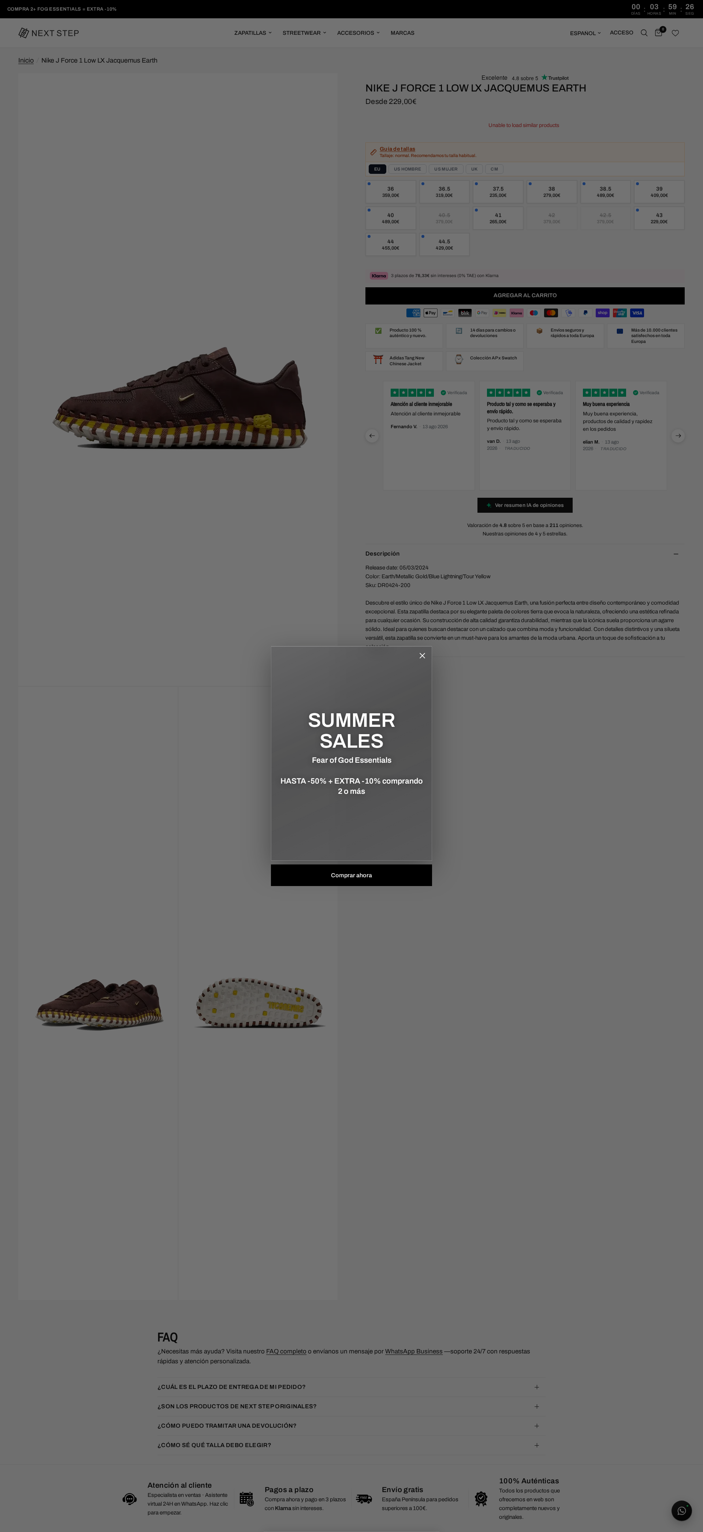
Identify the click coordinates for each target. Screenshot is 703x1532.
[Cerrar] (422, 655)
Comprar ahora (351, 875)
